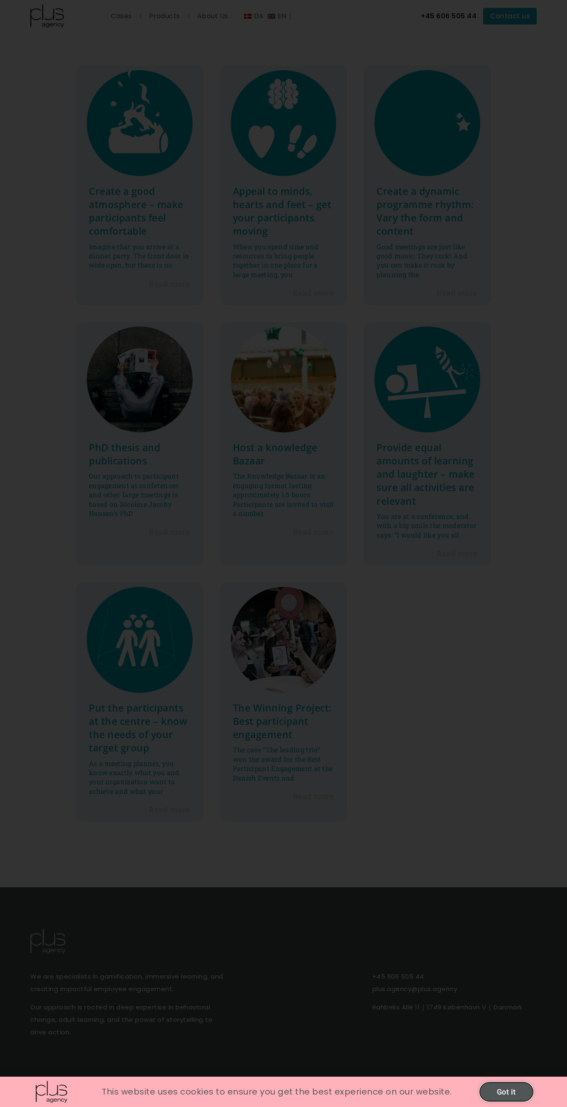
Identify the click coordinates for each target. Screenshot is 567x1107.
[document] (283, 553)
